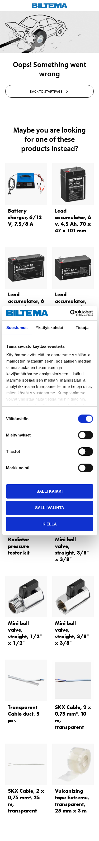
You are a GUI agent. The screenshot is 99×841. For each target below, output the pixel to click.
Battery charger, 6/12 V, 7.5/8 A (25, 217)
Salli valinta (49, 507)
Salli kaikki (49, 491)
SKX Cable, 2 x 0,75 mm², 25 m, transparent (26, 800)
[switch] (85, 435)
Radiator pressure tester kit (19, 546)
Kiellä (50, 523)
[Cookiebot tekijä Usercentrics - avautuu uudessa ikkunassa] (70, 312)
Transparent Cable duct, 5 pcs (24, 714)
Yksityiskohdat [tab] (49, 327)
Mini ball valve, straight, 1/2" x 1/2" (25, 633)
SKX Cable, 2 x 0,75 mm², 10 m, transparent (73, 717)
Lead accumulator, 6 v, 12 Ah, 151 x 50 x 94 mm (26, 304)
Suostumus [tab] (17, 327)
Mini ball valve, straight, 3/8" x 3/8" (72, 549)
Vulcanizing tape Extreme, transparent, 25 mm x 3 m (72, 800)
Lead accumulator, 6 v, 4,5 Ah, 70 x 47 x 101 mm (73, 220)
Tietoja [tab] (82, 327)
